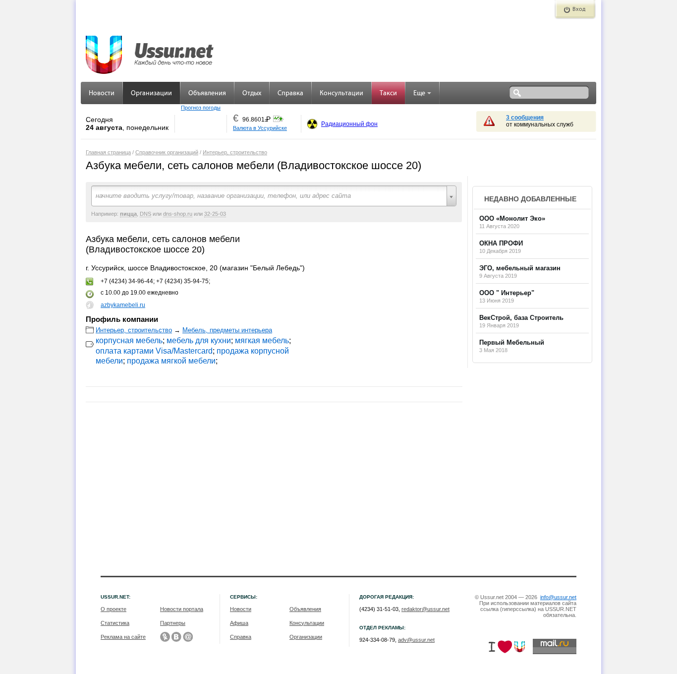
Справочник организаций (166, 152)
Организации (151, 93)
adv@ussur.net (416, 640)
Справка (290, 93)
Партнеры (172, 623)
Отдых (251, 93)
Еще (419, 93)
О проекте (113, 609)
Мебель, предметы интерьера (227, 330)
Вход (578, 9)
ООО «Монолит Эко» (512, 218)
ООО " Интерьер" (506, 293)
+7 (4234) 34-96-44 (127, 281)
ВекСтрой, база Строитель (521, 317)
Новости (101, 93)
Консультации (341, 93)
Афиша (239, 623)
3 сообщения (525, 117)
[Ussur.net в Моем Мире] (188, 637)
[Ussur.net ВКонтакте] (176, 637)
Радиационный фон (349, 124)
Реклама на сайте (123, 637)
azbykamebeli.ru (123, 305)
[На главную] (150, 49)
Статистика (115, 623)
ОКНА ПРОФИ (501, 243)
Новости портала (181, 609)
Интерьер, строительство (235, 152)
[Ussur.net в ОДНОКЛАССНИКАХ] (165, 637)
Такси (388, 93)
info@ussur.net (558, 597)
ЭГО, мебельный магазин (520, 268)
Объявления (207, 93)
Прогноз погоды (201, 108)
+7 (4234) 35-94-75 (182, 281)
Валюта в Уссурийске (260, 128)
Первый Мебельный (511, 342)
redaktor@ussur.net (425, 609)
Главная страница (108, 152)
